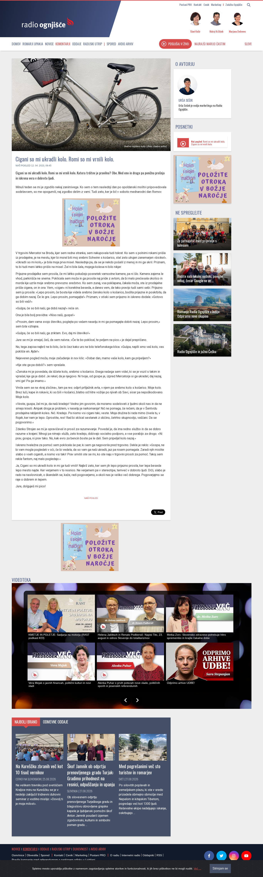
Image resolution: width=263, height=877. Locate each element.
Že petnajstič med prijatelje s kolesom (197, 243)
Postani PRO (185, 5)
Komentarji (62, 44)
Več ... (197, 868)
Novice (49, 44)
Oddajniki (148, 855)
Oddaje (76, 44)
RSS (159, 855)
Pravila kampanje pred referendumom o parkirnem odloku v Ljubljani (53, 859)
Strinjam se (220, 868)
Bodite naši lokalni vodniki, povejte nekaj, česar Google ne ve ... (200, 278)
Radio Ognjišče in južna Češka (196, 351)
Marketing (216, 5)
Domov (16, 44)
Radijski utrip (92, 44)
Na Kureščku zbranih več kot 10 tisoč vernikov (39, 769)
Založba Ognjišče (233, 5)
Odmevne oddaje (55, 722)
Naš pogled (23, 165)
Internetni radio (131, 855)
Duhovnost (80, 849)
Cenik (206, 5)
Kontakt (198, 5)
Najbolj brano (26, 722)
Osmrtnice (18, 855)
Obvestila (32, 855)
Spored (111, 44)
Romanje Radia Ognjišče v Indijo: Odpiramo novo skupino (198, 314)
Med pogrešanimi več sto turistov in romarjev (139, 769)
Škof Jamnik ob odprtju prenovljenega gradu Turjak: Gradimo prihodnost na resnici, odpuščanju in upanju (91, 775)
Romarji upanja (33, 44)
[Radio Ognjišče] (46, 22)
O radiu (114, 855)
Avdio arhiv (125, 44)
